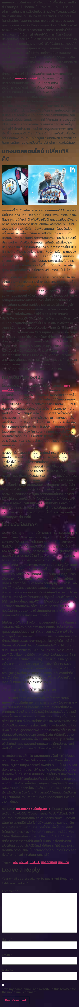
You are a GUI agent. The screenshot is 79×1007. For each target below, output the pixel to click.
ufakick (35, 862)
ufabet (23, 862)
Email (7, 954)
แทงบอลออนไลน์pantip (33, 808)
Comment (10, 890)
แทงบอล (63, 862)
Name (7, 939)
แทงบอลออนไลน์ (26, 78)
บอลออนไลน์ (49, 862)
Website (7, 970)
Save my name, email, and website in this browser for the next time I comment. (39, 990)
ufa (15, 862)
